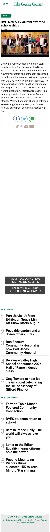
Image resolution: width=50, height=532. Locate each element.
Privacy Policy (40, 520)
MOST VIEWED (7, 309)
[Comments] (32, 119)
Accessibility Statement (25, 522)
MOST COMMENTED (10, 397)
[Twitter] (24, 119)
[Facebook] (16, 119)
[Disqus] (25, 167)
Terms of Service (26, 520)
